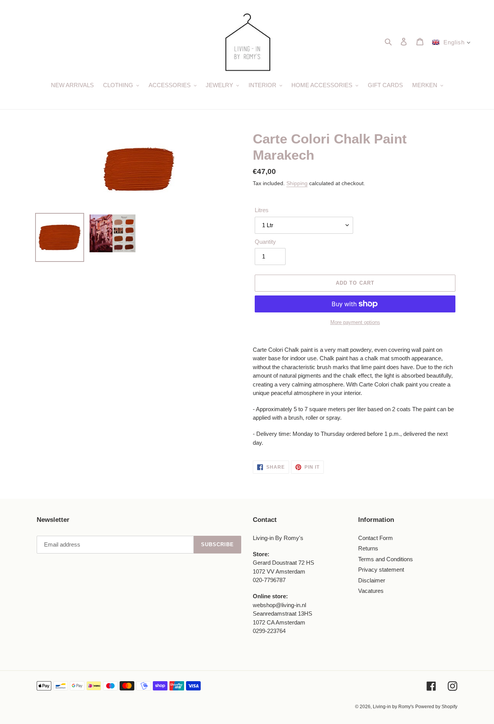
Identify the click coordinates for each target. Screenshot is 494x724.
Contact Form (375, 538)
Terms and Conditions (385, 559)
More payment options (355, 322)
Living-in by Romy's (393, 706)
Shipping (297, 183)
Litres (262, 210)
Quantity (265, 241)
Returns (368, 548)
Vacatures (371, 590)
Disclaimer (371, 580)
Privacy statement (381, 569)
